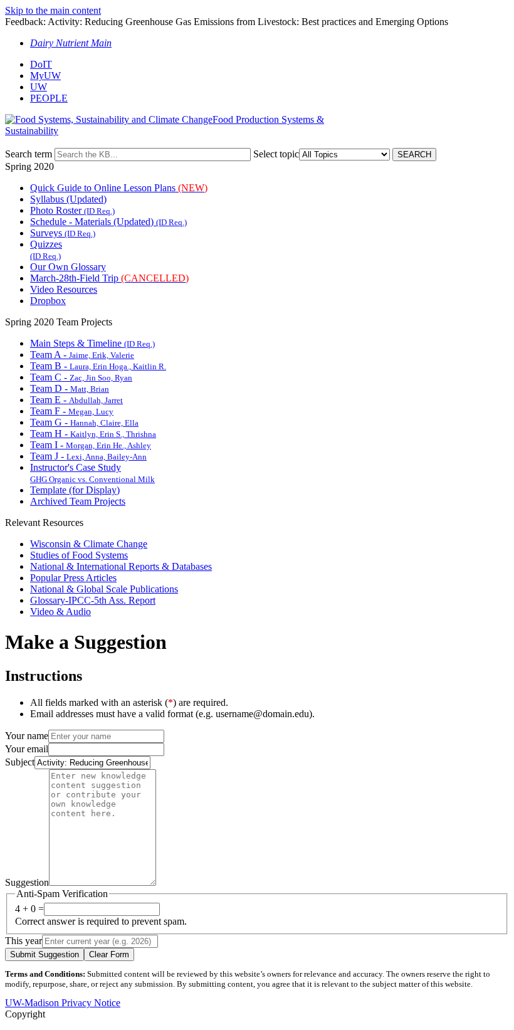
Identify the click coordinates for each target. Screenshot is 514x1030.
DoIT (41, 64)
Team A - (82, 354)
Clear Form (109, 954)
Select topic (276, 154)
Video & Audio (60, 611)
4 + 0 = (29, 908)
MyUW (45, 75)
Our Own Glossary (68, 266)
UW (38, 86)
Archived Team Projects (77, 501)
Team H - (93, 433)
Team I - (90, 444)
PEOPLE (49, 98)
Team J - (88, 456)
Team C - (81, 377)
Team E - (76, 399)
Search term (28, 154)
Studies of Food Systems (79, 555)
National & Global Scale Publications (104, 589)
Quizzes (46, 250)
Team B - (98, 365)
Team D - (69, 388)
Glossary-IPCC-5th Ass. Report (92, 600)
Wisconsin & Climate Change (88, 544)
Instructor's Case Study (92, 473)
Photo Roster (72, 210)
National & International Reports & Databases (121, 566)
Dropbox (48, 300)
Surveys (62, 233)
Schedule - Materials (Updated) (108, 221)
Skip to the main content (53, 10)
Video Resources (63, 289)
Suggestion (27, 882)
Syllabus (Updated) (68, 199)
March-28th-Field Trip (109, 278)
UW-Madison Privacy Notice (62, 1002)
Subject (19, 762)
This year (23, 940)
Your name (26, 735)
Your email (26, 749)
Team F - (71, 411)
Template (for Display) (75, 490)
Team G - (84, 422)
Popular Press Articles (73, 577)
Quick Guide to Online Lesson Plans (118, 187)
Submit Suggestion (44, 954)
